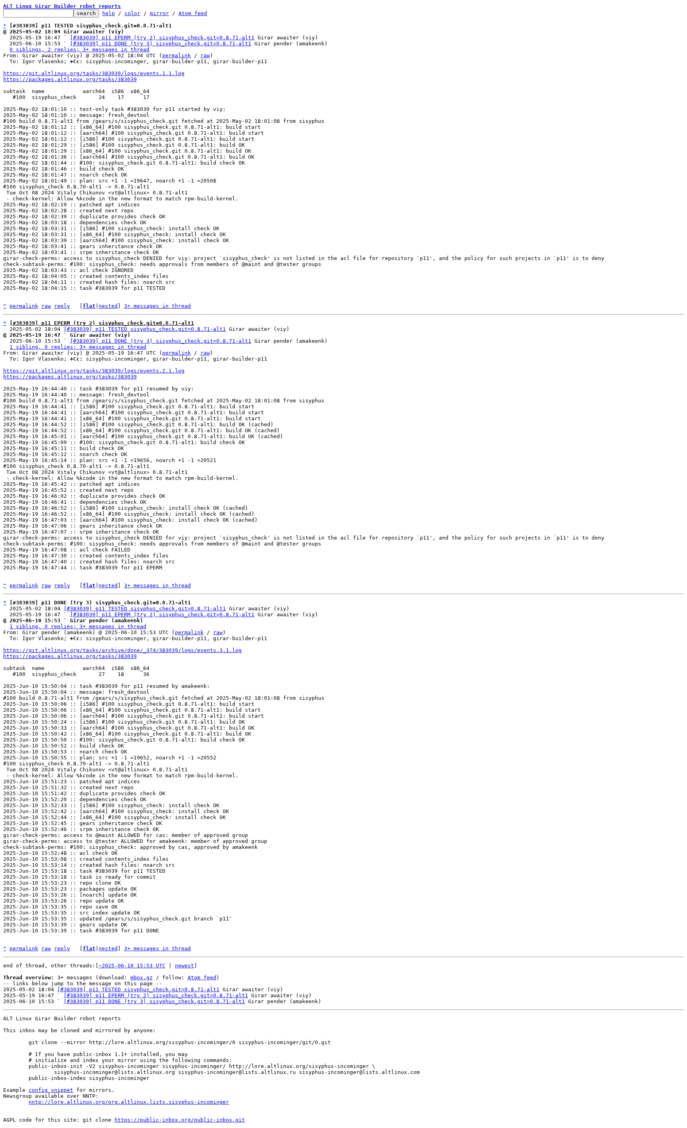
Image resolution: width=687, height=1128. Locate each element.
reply (62, 306)
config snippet (51, 1090)
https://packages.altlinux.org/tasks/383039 (70, 79)
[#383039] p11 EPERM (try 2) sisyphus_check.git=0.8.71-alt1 (162, 38)
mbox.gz (141, 977)
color (132, 13)
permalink (176, 55)
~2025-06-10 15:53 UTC (132, 966)
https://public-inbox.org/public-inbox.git (179, 1120)
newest (184, 966)
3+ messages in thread (157, 306)
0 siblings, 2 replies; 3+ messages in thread (79, 49)
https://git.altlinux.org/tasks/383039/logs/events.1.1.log (93, 73)
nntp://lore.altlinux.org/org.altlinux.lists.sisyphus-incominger (129, 1102)
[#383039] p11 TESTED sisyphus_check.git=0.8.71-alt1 (145, 329)
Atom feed (193, 13)
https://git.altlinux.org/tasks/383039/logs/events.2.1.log (93, 371)
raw (205, 55)
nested (108, 306)
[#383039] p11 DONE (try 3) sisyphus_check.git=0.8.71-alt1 (160, 44)
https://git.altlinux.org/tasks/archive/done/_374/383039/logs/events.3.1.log (122, 650)
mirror (159, 13)
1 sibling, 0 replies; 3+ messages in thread (78, 347)
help (108, 13)
